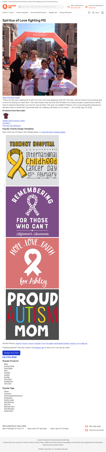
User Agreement (87, 442)
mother (38, 343)
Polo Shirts (8, 379)
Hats (5, 370)
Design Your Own (11, 353)
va (78, 343)
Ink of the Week (9, 357)
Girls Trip (7, 404)
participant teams (61, 343)
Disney (6, 391)
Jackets (7, 375)
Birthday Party (9, 406)
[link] (9, 6)
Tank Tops (7, 383)
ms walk (49, 343)
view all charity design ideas (53, 132)
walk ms (83, 343)
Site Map (66, 440)
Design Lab (39, 348)
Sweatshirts (8, 381)
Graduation (8, 398)
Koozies (7, 377)
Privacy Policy (39, 442)
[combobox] (40, 7)
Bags (6, 364)
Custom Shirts (9, 366)
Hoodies (7, 373)
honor (25, 343)
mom (31, 343)
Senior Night (8, 411)
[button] (96, 8)
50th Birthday (9, 402)
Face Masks (8, 368)
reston (73, 343)
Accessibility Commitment (71, 442)
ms (43, 343)
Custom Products (43, 440)
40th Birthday (9, 409)
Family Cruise (9, 400)
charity (18, 343)
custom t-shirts (28, 442)
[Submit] (20, 7)
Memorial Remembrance (13, 396)
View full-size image (11, 97)
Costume (7, 393)
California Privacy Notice (53, 442)
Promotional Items (56, 440)
